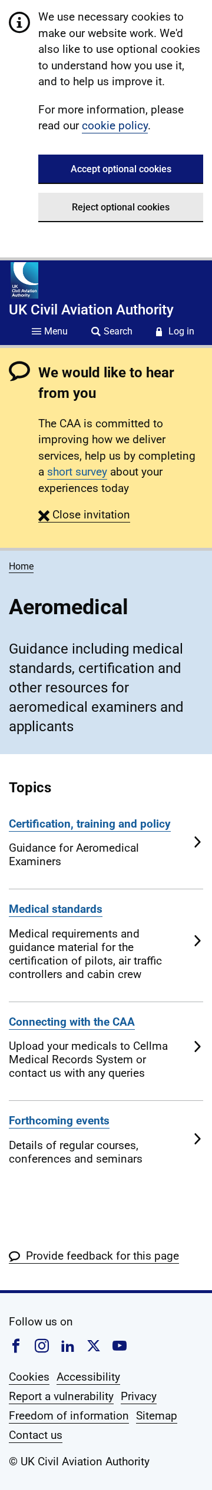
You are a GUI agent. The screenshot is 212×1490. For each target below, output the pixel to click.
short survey (77, 471)
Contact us (35, 1435)
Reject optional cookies (121, 207)
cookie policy (115, 125)
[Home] (24, 280)
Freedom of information (69, 1415)
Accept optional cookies (121, 169)
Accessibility (88, 1377)
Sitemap (156, 1415)
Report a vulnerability (61, 1396)
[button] (84, 514)
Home (21, 566)
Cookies (29, 1377)
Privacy (139, 1396)
